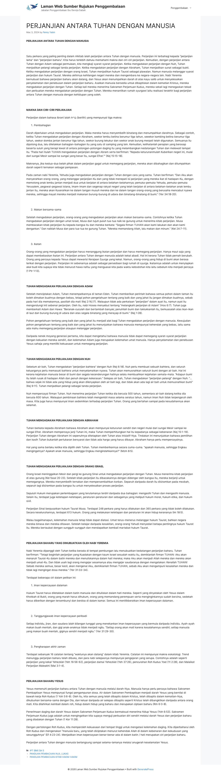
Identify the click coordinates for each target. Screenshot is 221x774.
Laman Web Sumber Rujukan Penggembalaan (83, 6)
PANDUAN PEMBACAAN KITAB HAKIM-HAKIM (53, 757)
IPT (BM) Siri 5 (37, 750)
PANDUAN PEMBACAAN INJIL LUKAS (49, 753)
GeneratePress (145, 769)
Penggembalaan (179, 7)
